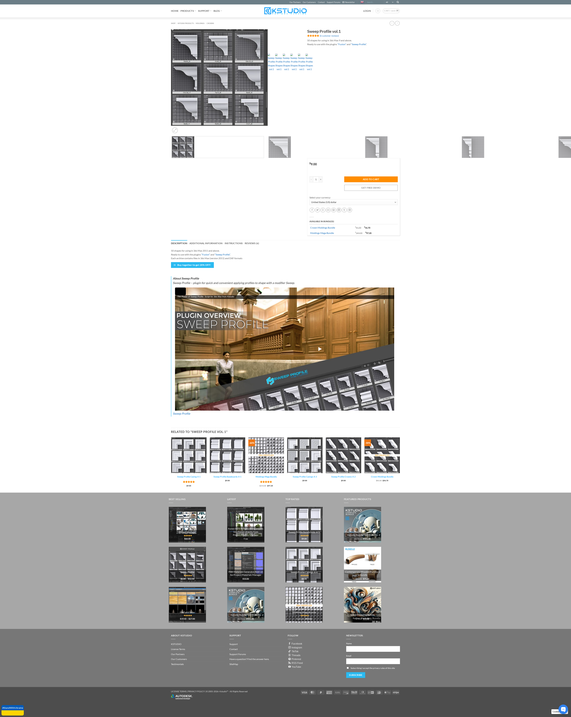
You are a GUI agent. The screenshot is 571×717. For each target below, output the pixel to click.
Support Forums (333, 2)
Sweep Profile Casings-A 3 (305, 476)
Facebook (297, 643)
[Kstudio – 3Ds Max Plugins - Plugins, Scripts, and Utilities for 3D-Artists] (285, 10)
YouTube (296, 666)
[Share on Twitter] (317, 210)
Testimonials (177, 664)
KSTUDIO (176, 644)
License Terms (178, 649)
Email (348, 655)
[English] (362, 2)
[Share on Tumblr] (344, 210)
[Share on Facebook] (312, 210)
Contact (321, 2)
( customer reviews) (329, 35)
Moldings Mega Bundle (322, 233)
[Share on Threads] (322, 210)
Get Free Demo (371, 187)
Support (203, 10)
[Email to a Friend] (328, 210)
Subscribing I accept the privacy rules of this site (373, 668)
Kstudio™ (224, 691)
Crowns (210, 23)
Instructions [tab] (234, 243)
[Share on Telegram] (349, 210)
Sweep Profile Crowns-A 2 (343, 476)
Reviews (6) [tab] (252, 243)
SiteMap (233, 664)
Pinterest (296, 659)
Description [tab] (179, 243)
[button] (348, 2)
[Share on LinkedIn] (339, 210)
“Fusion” (342, 44)
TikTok (295, 651)
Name (349, 643)
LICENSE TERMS (178, 691)
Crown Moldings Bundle (322, 227)
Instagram (297, 647)
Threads (296, 655)
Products (187, 10)
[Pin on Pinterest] (333, 210)
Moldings (200, 23)
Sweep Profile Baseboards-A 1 (227, 476)
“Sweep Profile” (358, 44)
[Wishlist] (377, 10)
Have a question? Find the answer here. (249, 659)
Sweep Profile (181, 413)
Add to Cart (371, 179)
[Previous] (172, 230)
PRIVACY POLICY (196, 691)
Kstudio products (186, 23)
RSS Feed (297, 663)
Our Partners (295, 2)
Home (174, 10)
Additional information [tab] (206, 243)
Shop (173, 23)
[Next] (182, 129)
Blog (217, 10)
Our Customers (309, 2)
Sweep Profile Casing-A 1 (188, 476)
